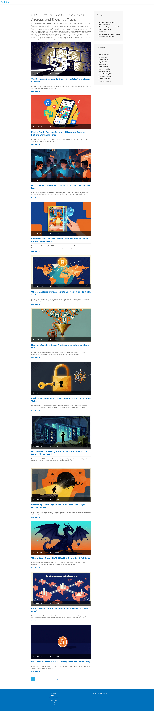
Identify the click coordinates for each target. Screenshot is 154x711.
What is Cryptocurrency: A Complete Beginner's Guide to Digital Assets (60, 293)
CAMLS (5, 2)
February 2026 (104, 69)
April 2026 (103, 64)
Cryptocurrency (104, 24)
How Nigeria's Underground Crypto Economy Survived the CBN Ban (60, 186)
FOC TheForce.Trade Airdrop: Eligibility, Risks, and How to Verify (60, 662)
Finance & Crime (104, 29)
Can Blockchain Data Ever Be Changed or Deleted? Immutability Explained (60, 80)
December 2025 (105, 74)
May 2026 (102, 62)
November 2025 (104, 76)
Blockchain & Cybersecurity (108, 27)
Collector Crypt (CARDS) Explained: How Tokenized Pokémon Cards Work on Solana (59, 239)
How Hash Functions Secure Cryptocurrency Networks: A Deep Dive (60, 346)
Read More (34, 91)
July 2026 (102, 57)
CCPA (53, 702)
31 (57, 679)
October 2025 (104, 78)
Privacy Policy (53, 700)
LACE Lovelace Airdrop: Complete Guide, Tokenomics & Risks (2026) (59, 609)
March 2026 (103, 66)
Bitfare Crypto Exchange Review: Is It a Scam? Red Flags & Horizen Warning (58, 506)
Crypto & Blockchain (106, 22)
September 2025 (104, 81)
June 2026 (103, 59)
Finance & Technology (106, 36)
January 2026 (104, 71)
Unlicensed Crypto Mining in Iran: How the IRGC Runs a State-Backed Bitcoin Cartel (59, 452)
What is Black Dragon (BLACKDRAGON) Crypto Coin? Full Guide (60, 558)
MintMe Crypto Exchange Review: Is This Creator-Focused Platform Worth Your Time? (58, 133)
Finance (102, 32)
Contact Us (53, 705)
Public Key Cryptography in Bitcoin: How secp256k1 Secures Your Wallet (61, 399)
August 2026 (103, 54)
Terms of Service (53, 697)
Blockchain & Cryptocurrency (109, 34)
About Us (53, 695)
